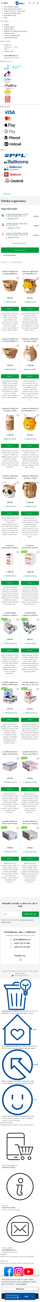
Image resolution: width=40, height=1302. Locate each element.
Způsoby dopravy (9, 27)
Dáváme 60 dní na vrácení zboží (14, 11)
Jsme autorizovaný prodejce (13, 9)
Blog (5, 18)
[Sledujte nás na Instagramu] (18, 1271)
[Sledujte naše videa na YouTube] (28, 1271)
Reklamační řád (9, 33)
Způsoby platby (9, 29)
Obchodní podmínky (10, 38)
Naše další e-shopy (10, 15)
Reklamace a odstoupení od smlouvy (15, 31)
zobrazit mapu (8, 51)
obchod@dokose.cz (22, 939)
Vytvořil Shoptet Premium (21, 976)
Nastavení (20, 1289)
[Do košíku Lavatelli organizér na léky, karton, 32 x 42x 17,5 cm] (30, 720)
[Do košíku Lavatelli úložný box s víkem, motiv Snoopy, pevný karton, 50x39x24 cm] (30, 859)
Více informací (20, 1284)
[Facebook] (20, 959)
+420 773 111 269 (22, 943)
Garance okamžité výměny (12, 13)
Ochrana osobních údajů (12, 35)
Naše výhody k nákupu (11, 7)
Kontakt (6, 25)
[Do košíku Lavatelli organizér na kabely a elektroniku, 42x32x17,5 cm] (10, 720)
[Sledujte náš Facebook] (9, 1271)
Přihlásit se (30, 914)
